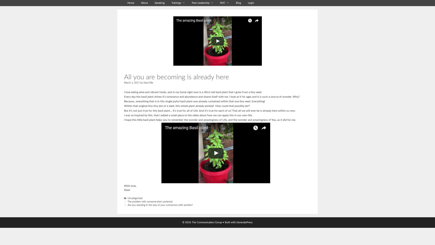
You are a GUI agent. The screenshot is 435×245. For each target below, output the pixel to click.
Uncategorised (135, 198)
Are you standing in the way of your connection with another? (160, 205)
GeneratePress (244, 222)
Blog (238, 3)
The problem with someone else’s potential (150, 202)
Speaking (160, 3)
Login (251, 3)
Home (130, 3)
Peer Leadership (201, 3)
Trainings (176, 3)
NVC (222, 3)
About (144, 3)
